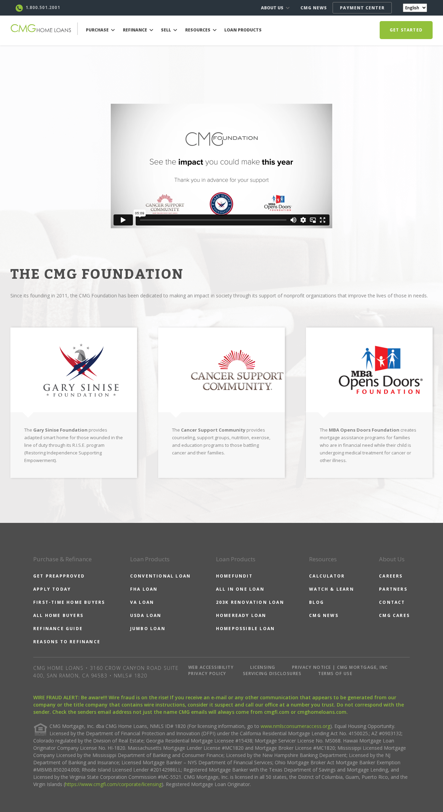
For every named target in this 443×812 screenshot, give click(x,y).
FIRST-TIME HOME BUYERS (69, 602)
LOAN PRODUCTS (243, 30)
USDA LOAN (146, 615)
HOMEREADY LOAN (241, 615)
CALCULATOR (327, 576)
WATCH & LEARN (331, 589)
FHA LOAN (144, 589)
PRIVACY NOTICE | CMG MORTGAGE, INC (340, 667)
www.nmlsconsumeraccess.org (295, 726)
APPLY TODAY (52, 589)
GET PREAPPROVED (59, 576)
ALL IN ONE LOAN (240, 589)
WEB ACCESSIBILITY (211, 667)
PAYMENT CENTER (362, 8)
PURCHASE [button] (98, 30)
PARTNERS (393, 589)
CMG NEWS (313, 8)
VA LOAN (142, 602)
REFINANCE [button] (135, 30)
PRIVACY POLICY (207, 673)
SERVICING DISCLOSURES (272, 673)
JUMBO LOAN (147, 628)
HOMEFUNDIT (234, 576)
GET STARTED (406, 30)
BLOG (316, 602)
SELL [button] (166, 30)
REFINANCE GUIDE (58, 628)
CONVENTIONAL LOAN (160, 576)
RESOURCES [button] (198, 30)
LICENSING (262, 667)
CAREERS (391, 576)
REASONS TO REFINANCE (66, 642)
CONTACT (392, 602)
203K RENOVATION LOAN (250, 602)
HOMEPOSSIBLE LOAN (245, 628)
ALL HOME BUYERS (58, 615)
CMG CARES (394, 615)
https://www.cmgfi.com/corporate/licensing (113, 784)
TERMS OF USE (335, 673)
